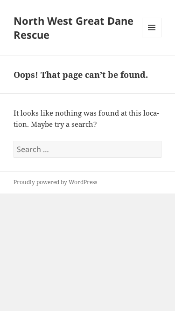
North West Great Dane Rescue (73, 27)
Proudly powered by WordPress (55, 182)
